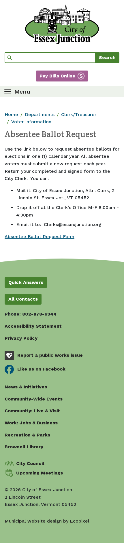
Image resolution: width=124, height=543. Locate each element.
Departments (40, 114)
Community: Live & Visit (32, 410)
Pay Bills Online (57, 76)
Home (11, 114)
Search (107, 57)
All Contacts (23, 299)
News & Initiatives (26, 387)
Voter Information (31, 121)
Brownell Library (24, 446)
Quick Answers (25, 282)
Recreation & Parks (27, 435)
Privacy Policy (21, 338)
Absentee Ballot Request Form (39, 236)
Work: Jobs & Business (31, 423)
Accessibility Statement (33, 326)
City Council (30, 463)
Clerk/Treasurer (78, 114)
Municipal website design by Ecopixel (47, 521)
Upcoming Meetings (39, 473)
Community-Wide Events (34, 399)
